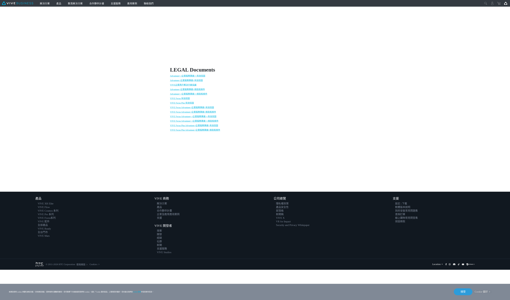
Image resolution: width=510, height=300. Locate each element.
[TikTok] (459, 264)
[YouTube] (463, 264)
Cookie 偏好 (481, 291)
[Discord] (454, 264)
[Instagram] (450, 264)
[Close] (485, 3)
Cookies (93, 264)
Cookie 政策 (137, 292)
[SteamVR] (470, 264)
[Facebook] (446, 264)
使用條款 (80, 264)
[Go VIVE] (505, 3)
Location (436, 264)
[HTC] (39, 264)
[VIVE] (17, 3)
